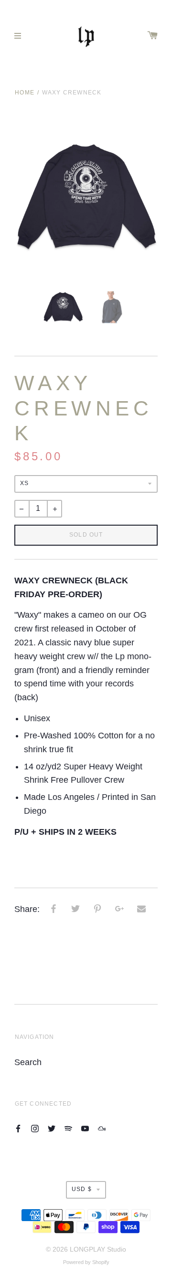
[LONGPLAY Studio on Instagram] (35, 1128)
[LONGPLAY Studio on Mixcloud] (102, 1128)
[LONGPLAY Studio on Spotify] (68, 1128)
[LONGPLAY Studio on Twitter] (51, 1128)
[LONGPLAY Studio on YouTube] (85, 1128)
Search (28, 1062)
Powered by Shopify (86, 1262)
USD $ (82, 1189)
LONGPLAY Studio (98, 1249)
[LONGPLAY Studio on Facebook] (18, 1128)
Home (24, 92)
